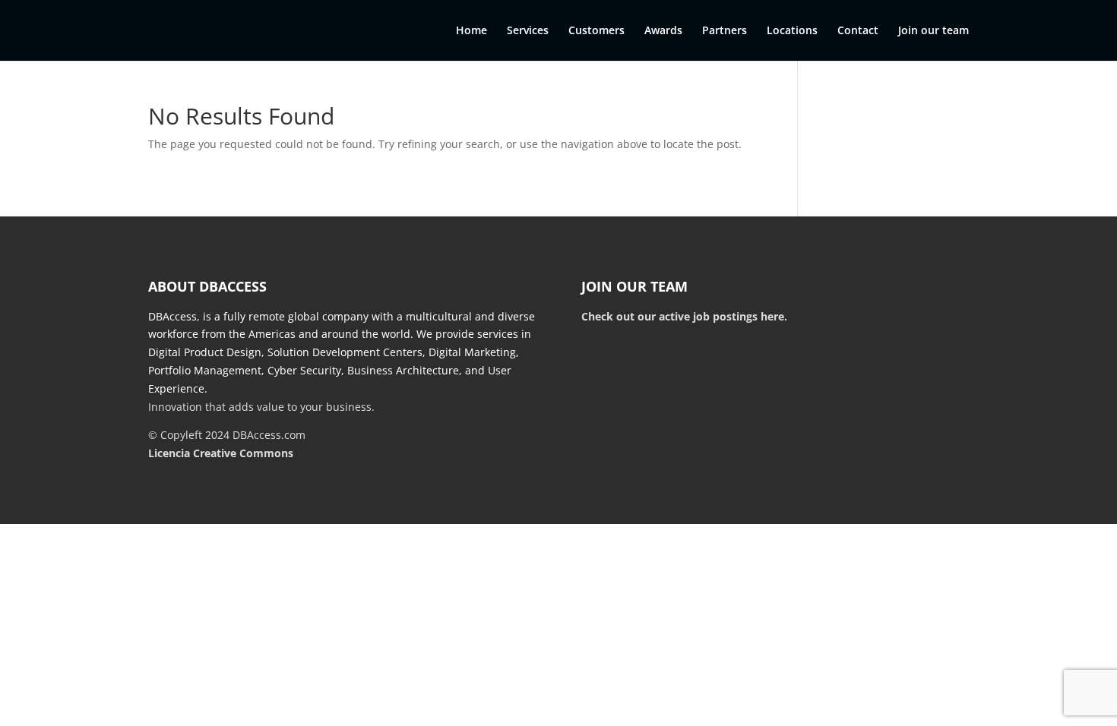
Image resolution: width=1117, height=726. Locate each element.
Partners (724, 31)
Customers (596, 31)
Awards (663, 31)
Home (471, 31)
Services (528, 31)
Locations (792, 31)
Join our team (933, 31)
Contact (857, 31)
